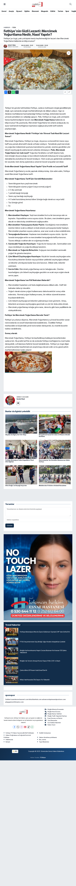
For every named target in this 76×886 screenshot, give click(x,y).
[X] (18, 727)
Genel (3, 11)
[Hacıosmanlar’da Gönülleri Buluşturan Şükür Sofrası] (55, 449)
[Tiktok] (28, 727)
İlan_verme (42, 739)
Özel (14, 27)
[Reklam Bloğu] (38, 577)
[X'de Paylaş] (9, 92)
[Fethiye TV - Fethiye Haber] (37, 4)
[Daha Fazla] (17, 92)
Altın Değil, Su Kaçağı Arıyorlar (16, 485)
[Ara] (70, 4)
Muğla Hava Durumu (54, 711)
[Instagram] (21, 727)
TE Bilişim (43, 757)
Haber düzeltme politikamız (48, 737)
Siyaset (19, 11)
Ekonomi (35, 11)
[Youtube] (25, 727)
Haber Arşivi (51, 725)
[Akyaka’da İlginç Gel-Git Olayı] (21, 424)
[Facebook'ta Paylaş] (5, 92)
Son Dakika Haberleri (54, 722)
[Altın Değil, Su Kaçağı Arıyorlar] (21, 475)
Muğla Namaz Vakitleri (55, 714)
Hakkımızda (9, 739)
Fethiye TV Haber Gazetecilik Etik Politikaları (20, 733)
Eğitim (26, 11)
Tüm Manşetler (52, 720)
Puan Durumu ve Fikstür (55, 718)
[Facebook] (14, 727)
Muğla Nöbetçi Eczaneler (56, 709)
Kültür (52, 11)
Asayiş (11, 11)
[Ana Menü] (5, 4)
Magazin (44, 11)
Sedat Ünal (21, 399)
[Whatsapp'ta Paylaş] (13, 92)
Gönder (10, 525)
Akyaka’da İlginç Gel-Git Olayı (15, 434)
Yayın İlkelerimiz (44, 742)
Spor (67, 11)
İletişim (8, 742)
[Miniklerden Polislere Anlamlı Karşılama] (55, 475)
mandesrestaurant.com (19, 699)
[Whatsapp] (32, 727)
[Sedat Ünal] (10, 400)
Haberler (7, 27)
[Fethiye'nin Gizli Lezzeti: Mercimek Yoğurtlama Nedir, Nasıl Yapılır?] (38, 69)
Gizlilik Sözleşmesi (45, 733)
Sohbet (8, 699)
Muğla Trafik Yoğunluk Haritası (57, 716)
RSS (16, 751)
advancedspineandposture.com (54, 699)
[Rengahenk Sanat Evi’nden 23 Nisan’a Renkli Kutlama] (55, 424)
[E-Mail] (18, 403)
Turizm (60, 11)
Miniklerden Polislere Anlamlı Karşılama (52, 485)
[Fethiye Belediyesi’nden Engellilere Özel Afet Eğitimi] (21, 449)
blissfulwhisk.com (35, 699)
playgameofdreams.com (14, 702)
